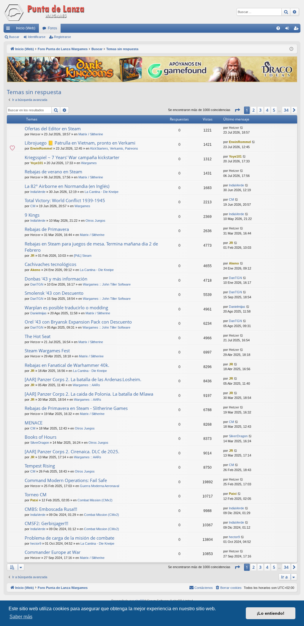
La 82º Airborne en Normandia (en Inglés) (67, 186)
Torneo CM (36, 494)
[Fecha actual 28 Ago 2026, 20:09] (291, 49)
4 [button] (267, 110)
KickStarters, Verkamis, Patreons (114, 148)
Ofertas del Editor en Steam (53, 128)
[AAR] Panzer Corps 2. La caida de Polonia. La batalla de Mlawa (89, 394)
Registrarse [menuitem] (297, 29)
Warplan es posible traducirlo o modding (66, 307)
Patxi (34, 500)
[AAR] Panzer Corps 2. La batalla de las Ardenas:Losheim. (83, 379)
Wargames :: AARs (86, 385)
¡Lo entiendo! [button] (270, 613)
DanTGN (36, 284)
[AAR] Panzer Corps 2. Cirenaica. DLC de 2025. (72, 451)
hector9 (35, 543)
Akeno (35, 270)
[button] (237, 110)
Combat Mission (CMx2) (95, 500)
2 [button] (253, 110)
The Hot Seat (37, 336)
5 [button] (274, 110)
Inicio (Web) (25, 28)
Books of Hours (40, 437)
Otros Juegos (95, 220)
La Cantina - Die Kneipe (101, 192)
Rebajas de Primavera (47, 229)
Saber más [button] (21, 616)
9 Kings (32, 215)
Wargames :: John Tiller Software (107, 284)
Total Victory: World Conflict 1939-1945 (65, 200)
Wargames (89, 163)
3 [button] (260, 110)
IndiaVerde (37, 192)
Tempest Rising (40, 466)
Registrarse (62, 37)
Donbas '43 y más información (56, 279)
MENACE (33, 423)
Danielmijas (38, 313)
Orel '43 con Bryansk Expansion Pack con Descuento (78, 322)
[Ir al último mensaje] (242, 127)
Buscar (14, 37)
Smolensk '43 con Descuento (54, 293)
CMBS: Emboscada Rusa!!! (51, 509)
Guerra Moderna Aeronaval (99, 486)
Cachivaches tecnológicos (50, 264)
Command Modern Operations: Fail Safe (66, 480)
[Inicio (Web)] (45, 12)
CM (32, 206)
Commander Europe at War (52, 552)
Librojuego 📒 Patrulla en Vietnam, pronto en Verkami (80, 143)
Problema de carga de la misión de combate (69, 538)
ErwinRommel (41, 148)
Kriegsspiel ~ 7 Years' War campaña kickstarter (72, 157)
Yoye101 (36, 163)
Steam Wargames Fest (47, 351)
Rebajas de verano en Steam (53, 172)
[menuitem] (278, 28)
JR (32, 255)
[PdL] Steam (82, 255)
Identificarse (36, 37)
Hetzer (35, 134)
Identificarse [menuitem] (288, 29)
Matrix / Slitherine (90, 134)
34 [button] (286, 110)
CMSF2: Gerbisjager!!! (46, 523)
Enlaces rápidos (9, 29)
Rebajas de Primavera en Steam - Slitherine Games (76, 408)
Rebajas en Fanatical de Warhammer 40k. (67, 365)
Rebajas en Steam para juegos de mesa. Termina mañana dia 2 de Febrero (91, 247)
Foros (52, 28)
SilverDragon (39, 442)
